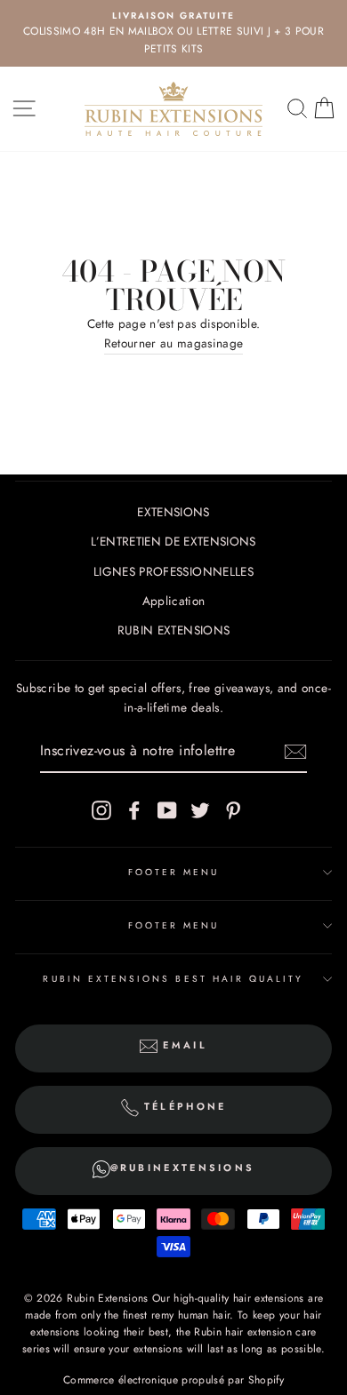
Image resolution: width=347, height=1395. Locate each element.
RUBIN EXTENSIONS (173, 630)
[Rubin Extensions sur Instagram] (101, 810)
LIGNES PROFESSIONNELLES (173, 571)
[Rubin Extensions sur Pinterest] (233, 810)
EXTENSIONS (173, 512)
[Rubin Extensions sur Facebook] (134, 810)
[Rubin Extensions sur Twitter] (200, 810)
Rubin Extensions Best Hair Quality (173, 978)
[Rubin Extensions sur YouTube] (167, 810)
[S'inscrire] (295, 751)
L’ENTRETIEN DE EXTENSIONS (173, 541)
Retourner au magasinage (174, 343)
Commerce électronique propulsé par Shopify (173, 1380)
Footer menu (174, 872)
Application (174, 601)
